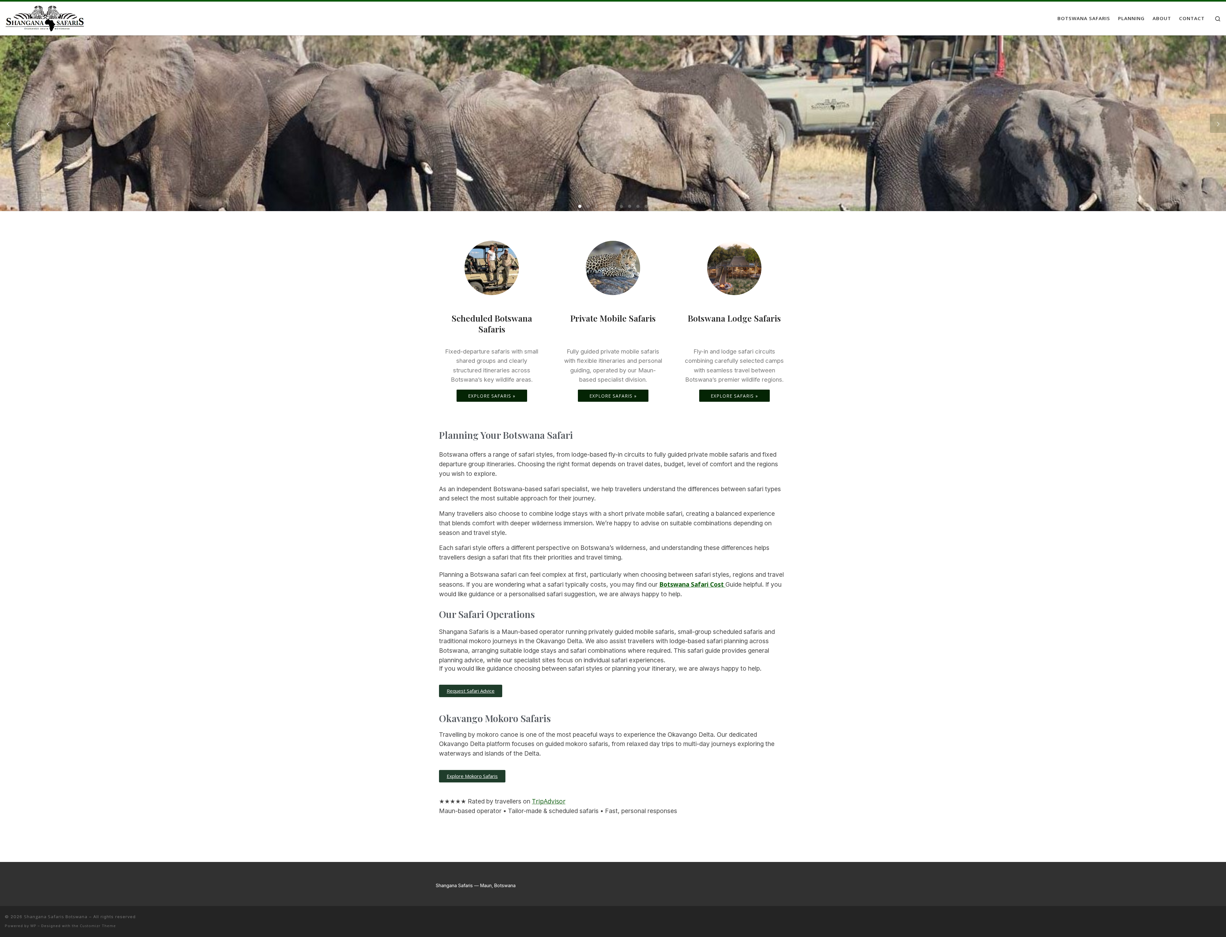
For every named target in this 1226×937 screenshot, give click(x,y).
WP (33, 925)
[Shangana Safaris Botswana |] (45, 17)
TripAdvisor (548, 801)
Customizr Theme (98, 925)
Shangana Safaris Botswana (55, 916)
